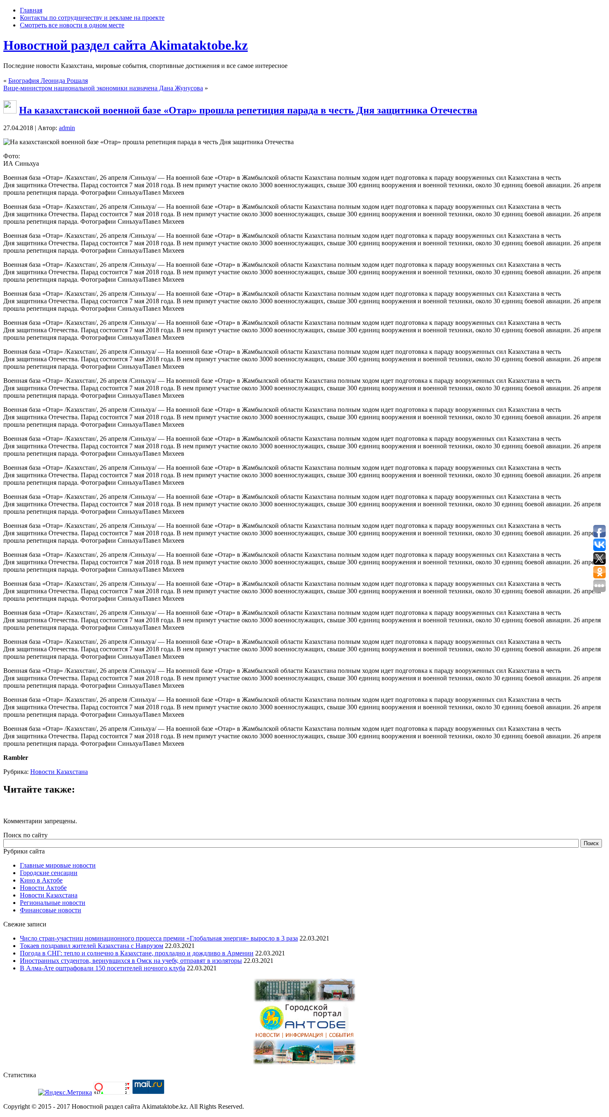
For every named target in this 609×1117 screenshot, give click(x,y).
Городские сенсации (48, 872)
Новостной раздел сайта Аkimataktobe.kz (125, 45)
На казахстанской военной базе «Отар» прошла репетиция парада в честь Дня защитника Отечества (248, 110)
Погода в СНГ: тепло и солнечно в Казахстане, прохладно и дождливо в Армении (137, 953)
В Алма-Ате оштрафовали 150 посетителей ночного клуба (102, 968)
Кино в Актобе (41, 880)
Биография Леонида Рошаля (48, 80)
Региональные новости (52, 902)
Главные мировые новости (58, 865)
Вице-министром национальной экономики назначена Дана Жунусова (103, 88)
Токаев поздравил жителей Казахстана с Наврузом (91, 945)
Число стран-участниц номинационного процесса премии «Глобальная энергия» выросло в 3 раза (159, 938)
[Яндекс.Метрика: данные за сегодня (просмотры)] (65, 1092)
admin (67, 127)
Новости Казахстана (59, 771)
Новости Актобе (43, 887)
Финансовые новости (50, 910)
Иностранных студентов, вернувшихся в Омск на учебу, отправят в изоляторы (131, 960)
